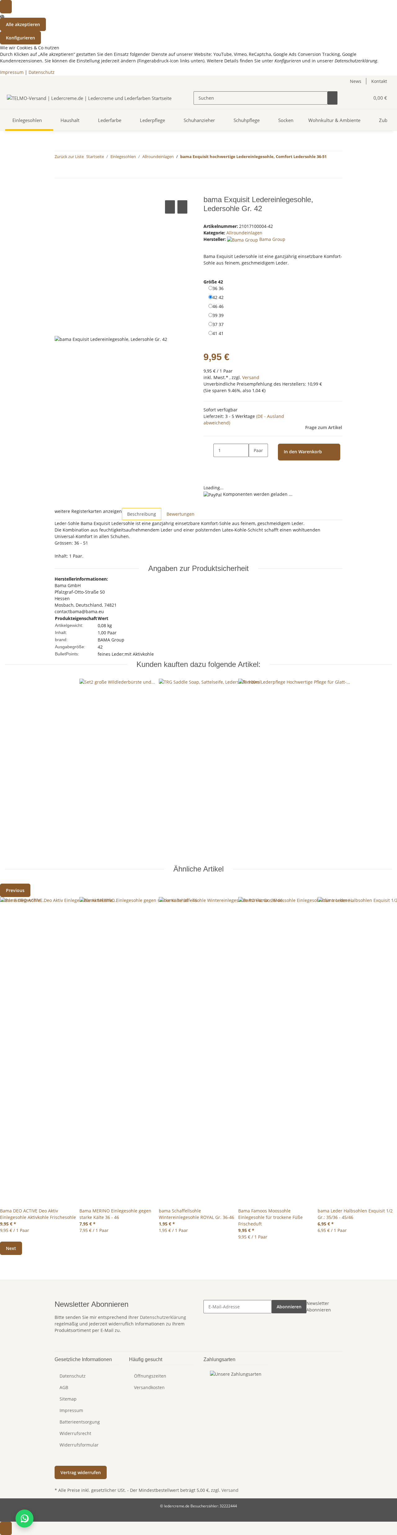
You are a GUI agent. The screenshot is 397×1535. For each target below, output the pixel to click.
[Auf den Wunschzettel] (182, 207)
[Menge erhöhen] (254, 463)
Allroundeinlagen (244, 233)
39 (218, 315)
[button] (352, 98)
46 (218, 306)
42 (218, 297)
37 (218, 324)
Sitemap (68, 1399)
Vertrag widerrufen (80, 1472)
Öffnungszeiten (150, 1376)
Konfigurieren (20, 38)
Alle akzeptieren (23, 24)
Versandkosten (149, 1387)
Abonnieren (289, 1307)
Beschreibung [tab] (141, 514)
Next (11, 1248)
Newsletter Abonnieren (318, 1306)
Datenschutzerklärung (163, 1317)
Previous (15, 890)
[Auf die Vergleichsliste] (170, 207)
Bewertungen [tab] (180, 514)
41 (218, 333)
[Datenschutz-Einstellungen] (6, 6)
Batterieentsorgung (80, 1422)
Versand (250, 377)
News (355, 81)
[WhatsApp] (24, 1519)
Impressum (12, 72)
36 (218, 288)
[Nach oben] (6, 1528)
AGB (64, 1387)
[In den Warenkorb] (60, 191)
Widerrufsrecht (75, 1433)
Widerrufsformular (79, 1445)
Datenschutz (42, 72)
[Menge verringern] (208, 450)
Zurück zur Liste (69, 156)
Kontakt (379, 81)
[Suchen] (332, 98)
